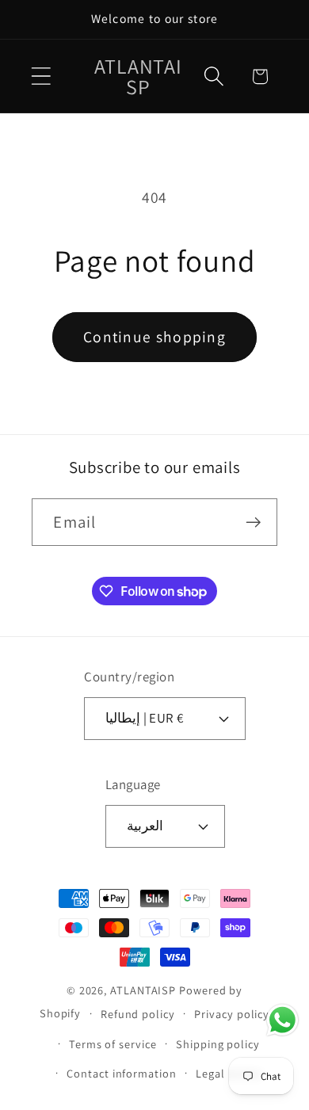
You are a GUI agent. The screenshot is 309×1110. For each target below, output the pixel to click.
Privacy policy (231, 1013)
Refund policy (138, 1013)
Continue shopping (154, 336)
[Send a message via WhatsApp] (282, 1020)
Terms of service (113, 1043)
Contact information (121, 1073)
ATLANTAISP (143, 989)
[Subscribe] (254, 522)
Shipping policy (218, 1043)
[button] (40, 76)
